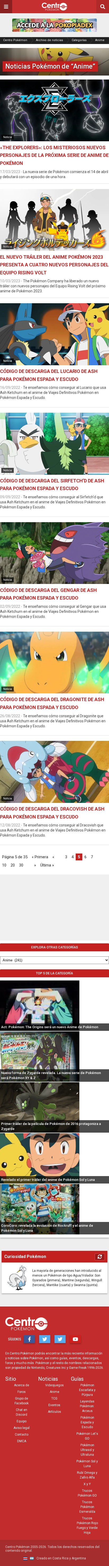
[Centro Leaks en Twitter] (60, 1339)
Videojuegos (54, 1385)
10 (4, 865)
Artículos (54, 1412)
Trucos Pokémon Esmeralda (87, 1507)
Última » (47, 865)
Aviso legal (21, 1428)
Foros (21, 1392)
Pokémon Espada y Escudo (87, 1422)
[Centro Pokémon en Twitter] (44, 1339)
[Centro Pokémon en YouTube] (75, 1339)
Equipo (21, 1421)
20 (13, 865)
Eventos (54, 1405)
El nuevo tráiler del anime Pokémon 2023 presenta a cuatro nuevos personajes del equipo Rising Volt (54, 264)
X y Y (87, 1484)
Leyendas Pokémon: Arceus (87, 1406)
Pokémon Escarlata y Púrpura (87, 1390)
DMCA (21, 1441)
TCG (54, 1398)
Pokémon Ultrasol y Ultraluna (87, 1450)
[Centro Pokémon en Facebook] (29, 1339)
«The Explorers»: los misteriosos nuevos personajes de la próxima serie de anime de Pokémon (54, 155)
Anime (100, 40)
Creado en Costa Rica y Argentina (61, 1558)
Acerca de (21, 1385)
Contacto (21, 1434)
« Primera (40, 857)
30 (21, 865)
